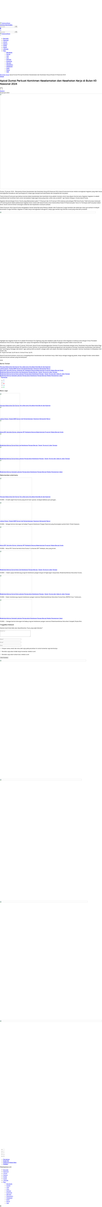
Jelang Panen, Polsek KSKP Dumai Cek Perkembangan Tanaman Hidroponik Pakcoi (25, 368)
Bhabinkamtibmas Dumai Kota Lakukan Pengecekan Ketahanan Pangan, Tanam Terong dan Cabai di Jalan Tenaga (35, 374)
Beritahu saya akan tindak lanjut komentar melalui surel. (19, 651)
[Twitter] (3, 1151)
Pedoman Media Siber (10, 1162)
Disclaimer (6, 1159)
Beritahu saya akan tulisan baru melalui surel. (15, 654)
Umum (5, 42)
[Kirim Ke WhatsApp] (3, 387)
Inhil (7, 56)
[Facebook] (3, 1149)
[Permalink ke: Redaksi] (1, 89)
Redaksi (2, 91)
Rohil (7, 68)
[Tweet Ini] (3, 382)
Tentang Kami (4, 25)
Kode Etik (6, 1161)
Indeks (10, 25)
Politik (5, 45)
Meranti (8, 63)
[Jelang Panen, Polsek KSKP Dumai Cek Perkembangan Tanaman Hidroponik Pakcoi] (10, 417)
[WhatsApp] (3, 1156)
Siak (7, 72)
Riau (4, 51)
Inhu (7, 58)
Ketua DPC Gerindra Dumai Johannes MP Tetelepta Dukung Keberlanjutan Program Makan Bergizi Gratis (31, 370)
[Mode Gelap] (0, 28)
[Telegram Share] (3, 385)
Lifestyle (5, 49)
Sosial (5, 47)
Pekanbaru (9, 65)
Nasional (5, 40)
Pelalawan (9, 66)
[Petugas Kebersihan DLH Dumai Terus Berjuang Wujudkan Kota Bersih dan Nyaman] (10, 404)
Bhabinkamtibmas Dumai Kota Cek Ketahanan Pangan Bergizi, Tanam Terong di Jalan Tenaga (28, 372)
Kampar (8, 59)
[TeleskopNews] (5, 23)
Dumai (8, 54)
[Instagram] (3, 1155)
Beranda (5, 38)
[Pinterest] (3, 1153)
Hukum (5, 44)
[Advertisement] (48, 11)
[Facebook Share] (3, 380)
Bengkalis (9, 52)
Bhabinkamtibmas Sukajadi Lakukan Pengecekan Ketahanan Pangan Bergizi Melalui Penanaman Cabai (31, 375)
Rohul (8, 70)
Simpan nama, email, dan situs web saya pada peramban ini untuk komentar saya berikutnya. (30, 648)
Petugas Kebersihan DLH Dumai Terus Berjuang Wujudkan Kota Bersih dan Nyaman (25, 367)
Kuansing (9, 61)
